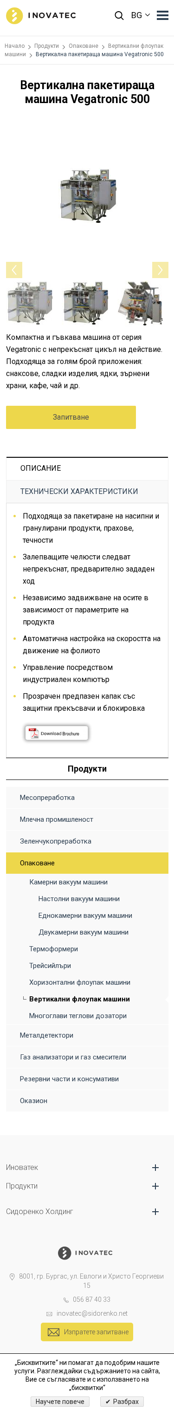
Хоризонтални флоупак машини (79, 982)
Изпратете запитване (96, 1332)
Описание (40, 468)
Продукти (46, 46)
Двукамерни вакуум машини (84, 932)
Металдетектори (46, 1035)
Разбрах (126, 1401)
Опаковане (83, 46)
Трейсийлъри (50, 965)
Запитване (71, 417)
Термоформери (53, 949)
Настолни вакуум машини (79, 899)
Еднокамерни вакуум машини (85, 915)
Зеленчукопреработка (55, 841)
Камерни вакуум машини (68, 882)
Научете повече (60, 1401)
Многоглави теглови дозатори (78, 1016)
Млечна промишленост (56, 819)
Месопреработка (47, 797)
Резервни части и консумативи (69, 1079)
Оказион (33, 1101)
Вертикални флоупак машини (79, 999)
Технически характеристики (79, 491)
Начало (15, 46)
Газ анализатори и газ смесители (73, 1057)
